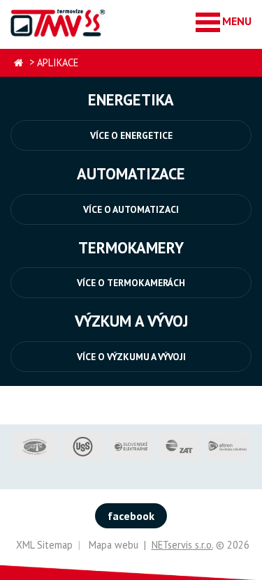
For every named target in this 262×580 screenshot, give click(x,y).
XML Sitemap (44, 544)
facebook (131, 516)
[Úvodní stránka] (58, 22)
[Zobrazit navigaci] (224, 21)
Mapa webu (113, 544)
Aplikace (57, 62)
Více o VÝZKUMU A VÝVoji (131, 356)
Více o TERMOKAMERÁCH (131, 282)
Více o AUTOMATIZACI (131, 209)
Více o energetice (131, 135)
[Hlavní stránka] (18, 63)
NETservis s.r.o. (182, 544)
